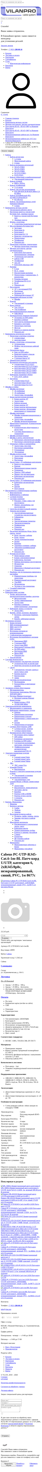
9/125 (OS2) (18, 175)
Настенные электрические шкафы (27, 442)
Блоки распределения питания (21, 397)
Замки (16, 678)
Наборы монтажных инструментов (27, 562)
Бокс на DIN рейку (21, 352)
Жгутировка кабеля (21, 838)
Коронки (17, 543)
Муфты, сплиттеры (17, 222)
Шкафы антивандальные (19, 436)
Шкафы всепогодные (18, 454)
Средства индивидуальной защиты (23, 509)
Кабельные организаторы (24, 476)
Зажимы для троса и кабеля (24, 818)
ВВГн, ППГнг (19, 183)
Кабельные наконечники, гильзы (22, 710)
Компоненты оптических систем (17, 334)
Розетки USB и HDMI (22, 794)
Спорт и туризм (11, 590)
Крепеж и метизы (16, 806)
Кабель (8, 155)
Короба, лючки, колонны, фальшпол (23, 613)
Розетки (13, 301)
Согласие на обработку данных (13, 1387)
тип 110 (17, 263)
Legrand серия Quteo (22, 757)
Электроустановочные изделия (17, 753)
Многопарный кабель (22, 161)
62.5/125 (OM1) (20, 173)
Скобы (16, 808)
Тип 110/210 (19, 307)
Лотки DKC (19, 611)
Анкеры (17, 812)
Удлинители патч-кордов (23, 257)
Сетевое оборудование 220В (20, 727)
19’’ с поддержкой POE (23, 289)
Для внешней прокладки (23, 179)
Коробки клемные (21, 320)
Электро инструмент (18, 511)
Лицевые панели (20, 220)
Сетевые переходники (22, 731)
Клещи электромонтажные (24, 558)
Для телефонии (20, 309)
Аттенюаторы (19, 344)
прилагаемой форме (15, 1424)
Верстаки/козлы (16, 493)
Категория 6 (19, 232)
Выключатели (19, 769)
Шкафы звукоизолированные (25, 421)
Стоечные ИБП (20, 643)
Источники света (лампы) (24, 735)
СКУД (12, 668)
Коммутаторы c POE (22, 702)
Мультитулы (19, 564)
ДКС (12, 763)
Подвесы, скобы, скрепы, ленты (26, 816)
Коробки (17, 792)
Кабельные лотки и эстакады (21, 609)
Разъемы (13, 267)
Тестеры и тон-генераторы (24, 586)
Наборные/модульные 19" (24, 295)
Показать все (19, 242)
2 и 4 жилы (18, 187)
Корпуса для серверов (22, 464)
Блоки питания (15, 623)
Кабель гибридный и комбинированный (25, 177)
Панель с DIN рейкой (22, 472)
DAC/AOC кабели (21, 377)
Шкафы (17, 299)
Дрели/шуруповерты (22, 523)
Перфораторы (19, 525)
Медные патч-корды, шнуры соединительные (21, 249)
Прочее (17, 486)
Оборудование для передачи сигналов (24, 661)
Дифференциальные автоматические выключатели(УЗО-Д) (22, 749)
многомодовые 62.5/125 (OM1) (26, 366)
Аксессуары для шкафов (23, 395)
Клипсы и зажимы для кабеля (25, 832)
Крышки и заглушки (22, 324)
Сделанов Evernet (4, 1378)
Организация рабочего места (21, 210)
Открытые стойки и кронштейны (22, 444)
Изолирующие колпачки (23, 273)
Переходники (19, 238)
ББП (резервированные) (19, 625)
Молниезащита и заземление (21, 708)
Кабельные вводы (21, 828)
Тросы (16, 820)
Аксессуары (19, 401)
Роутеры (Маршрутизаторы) (20, 696)
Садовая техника (16, 497)
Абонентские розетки (18, 360)
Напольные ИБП (20, 641)
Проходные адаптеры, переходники (23, 244)
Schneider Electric (16, 767)
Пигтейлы (14, 379)
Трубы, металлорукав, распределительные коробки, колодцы (24, 595)
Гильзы (17, 723)
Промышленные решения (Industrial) (24, 316)
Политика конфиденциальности (13, 1383)
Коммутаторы (15, 700)
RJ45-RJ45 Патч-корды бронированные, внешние (24, 253)
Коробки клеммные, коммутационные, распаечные (26, 606)
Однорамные (19, 450)
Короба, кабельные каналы (24, 619)
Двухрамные (19, 452)
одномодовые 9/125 (21, 381)
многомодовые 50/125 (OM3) (25, 370)
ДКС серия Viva (20, 765)
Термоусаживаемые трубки (24, 830)
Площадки (18, 836)
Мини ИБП (18, 653)
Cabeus (9, 954)
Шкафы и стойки (11, 387)
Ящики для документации (24, 474)
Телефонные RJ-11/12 (22, 281)
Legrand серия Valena (22, 761)
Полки (16, 484)
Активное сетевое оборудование (17, 688)
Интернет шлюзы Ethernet (24, 698)
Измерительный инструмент (25, 580)
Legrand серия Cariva (22, 759)
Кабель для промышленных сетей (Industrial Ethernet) (23, 203)
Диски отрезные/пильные (24, 539)
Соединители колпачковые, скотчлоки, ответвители (24, 744)
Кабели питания (20, 403)
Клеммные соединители (23, 739)
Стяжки (17, 834)
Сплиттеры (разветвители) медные (27, 224)
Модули (17, 328)
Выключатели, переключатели (26, 788)
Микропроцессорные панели (25, 468)
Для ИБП (17, 582)
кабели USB (19, 259)
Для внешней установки (23, 303)
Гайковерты (18, 517)
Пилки (16, 541)
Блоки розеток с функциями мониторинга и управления (25, 410)
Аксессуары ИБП (21, 645)
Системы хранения (17, 499)
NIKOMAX (18, 313)
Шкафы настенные (17, 389)
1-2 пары (17, 159)
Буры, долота (19, 537)
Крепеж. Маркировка (13, 802)
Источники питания (13, 621)
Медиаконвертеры (17, 690)
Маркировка (14, 843)
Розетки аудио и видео (22, 796)
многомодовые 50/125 (22, 383)
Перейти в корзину (20, 1464)
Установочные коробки (19, 777)
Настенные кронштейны (23, 448)
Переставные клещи (22, 556)
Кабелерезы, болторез (22, 560)
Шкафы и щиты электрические (22, 438)
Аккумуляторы (15, 657)
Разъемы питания (21, 279)
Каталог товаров (7, 151)
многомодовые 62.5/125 (23, 385)
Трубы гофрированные (23, 600)
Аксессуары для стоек (22, 446)
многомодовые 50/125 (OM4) (25, 373)
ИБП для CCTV (16, 627)
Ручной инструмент (17, 554)
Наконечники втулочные (23, 725)
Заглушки (18, 228)
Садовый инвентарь (17, 588)
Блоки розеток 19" (21, 405)
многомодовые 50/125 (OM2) (25, 368)
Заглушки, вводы (20, 790)
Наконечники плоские (22, 716)
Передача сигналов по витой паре (27, 666)
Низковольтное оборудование (21, 733)
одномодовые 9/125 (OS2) (24, 364)
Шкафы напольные (17, 413)
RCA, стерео (19, 271)
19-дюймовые (19, 393)
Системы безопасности (14, 659)
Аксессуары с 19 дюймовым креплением (25, 462)
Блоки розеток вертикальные (25, 407)
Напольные (18, 458)
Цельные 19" (19, 293)
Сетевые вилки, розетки (23, 729)
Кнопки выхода (20, 674)
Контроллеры (19, 676)
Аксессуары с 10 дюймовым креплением (25, 480)
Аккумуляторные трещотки (24, 521)
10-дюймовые (19, 391)
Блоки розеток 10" (21, 399)
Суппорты (18, 798)
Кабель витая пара (17, 157)
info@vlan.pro (6, 1309)
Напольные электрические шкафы (27, 440)
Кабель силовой (16, 181)
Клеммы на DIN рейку (23, 741)
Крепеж (17, 466)
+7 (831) (15, 49)
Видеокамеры (19, 682)
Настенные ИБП (20, 651)
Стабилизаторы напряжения (20, 635)
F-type (16, 269)
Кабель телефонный (17, 185)
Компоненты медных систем (16, 208)
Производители (11, 1349)
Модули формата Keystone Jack (21, 226)
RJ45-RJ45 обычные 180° (23, 265)
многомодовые (20, 340)
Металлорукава (20, 598)
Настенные (18, 291)
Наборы (17, 519)
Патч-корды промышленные (25, 322)
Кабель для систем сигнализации (22, 189)
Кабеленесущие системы (14, 592)
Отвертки (18, 527)
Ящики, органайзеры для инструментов (23, 506)
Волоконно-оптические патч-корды (23, 362)
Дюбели (17, 810)
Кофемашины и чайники (19, 495)
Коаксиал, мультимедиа (23, 236)
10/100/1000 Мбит (21, 704)
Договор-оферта (7, 1390)
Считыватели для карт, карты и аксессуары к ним (26, 671)
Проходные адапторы (22, 326)
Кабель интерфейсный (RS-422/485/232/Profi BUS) (20, 197)
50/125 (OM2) (19, 167)
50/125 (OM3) (19, 169)
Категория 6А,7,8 (21, 234)
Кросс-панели (15, 305)
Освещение (18, 470)
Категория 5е (19, 230)
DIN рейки (18, 737)
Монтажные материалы (19, 822)
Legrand (13, 755)
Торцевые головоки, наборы (25, 545)
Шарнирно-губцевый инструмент (27, 568)
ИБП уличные (15, 629)
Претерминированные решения (22, 311)
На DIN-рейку (19, 649)
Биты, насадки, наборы (23, 535)
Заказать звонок (7, 46)
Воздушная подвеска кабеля (20, 814)
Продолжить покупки (8, 1464)
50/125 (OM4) (19, 171)
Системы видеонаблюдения (20, 680)
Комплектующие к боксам (24, 354)
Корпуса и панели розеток (24, 330)
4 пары (17, 163)
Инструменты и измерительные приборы (21, 491)
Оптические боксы (17, 350)
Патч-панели (15, 287)
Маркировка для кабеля (23, 849)
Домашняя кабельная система (21, 297)
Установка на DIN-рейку (23, 318)
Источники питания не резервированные (19, 632)
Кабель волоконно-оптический (21, 165)
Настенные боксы (21, 356)
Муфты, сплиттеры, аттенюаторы (23, 342)
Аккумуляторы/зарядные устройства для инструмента (25, 514)
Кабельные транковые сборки (21, 375)
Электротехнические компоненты (18, 706)
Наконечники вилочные (23, 714)
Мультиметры (19, 584)
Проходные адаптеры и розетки (22, 336)
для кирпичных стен (22, 779)
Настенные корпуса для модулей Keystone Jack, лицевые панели (22, 213)
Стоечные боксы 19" (22, 358)
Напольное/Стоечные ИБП (24, 647)
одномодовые (19, 338)
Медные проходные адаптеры (25, 246)
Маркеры (13, 804)
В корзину (5, 938)
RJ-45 (16, 283)
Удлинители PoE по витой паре (26, 663)
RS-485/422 (18, 200)
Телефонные (19, 240)
